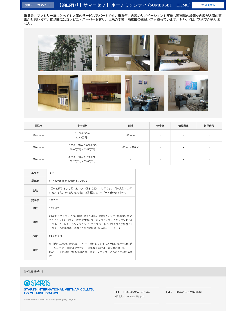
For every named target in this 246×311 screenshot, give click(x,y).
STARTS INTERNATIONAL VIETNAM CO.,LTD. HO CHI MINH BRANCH (59, 291)
